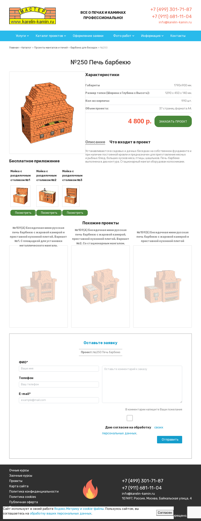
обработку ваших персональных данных (60, 513)
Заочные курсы (20, 475)
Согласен (165, 513)
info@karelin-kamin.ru (175, 22)
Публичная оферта (23, 502)
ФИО (23, 362)
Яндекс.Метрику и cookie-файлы (79, 509)
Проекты (15, 481)
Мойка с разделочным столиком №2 (46, 176)
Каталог (26, 47)
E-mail (25, 394)
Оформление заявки (88, 36)
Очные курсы (19, 470)
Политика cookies (22, 497)
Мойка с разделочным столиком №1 (20, 176)
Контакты (177, 36)
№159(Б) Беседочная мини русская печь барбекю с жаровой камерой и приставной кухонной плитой (162, 237)
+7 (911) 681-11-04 (172, 16)
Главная (14, 47)
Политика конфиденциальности (34, 491)
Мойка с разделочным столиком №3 (72, 176)
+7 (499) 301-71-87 (171, 9)
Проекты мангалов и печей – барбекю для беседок (65, 47)
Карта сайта (18, 486)
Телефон (26, 378)
